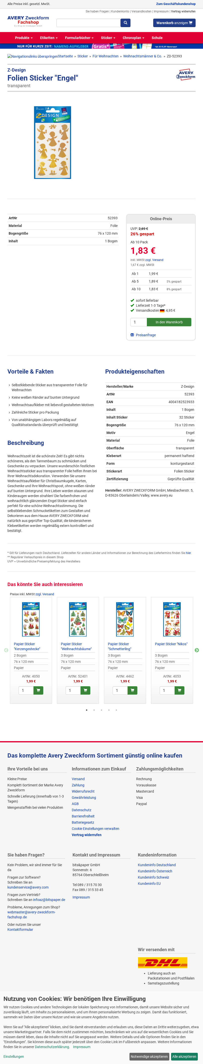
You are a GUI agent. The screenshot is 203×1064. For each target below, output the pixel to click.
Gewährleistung (84, 798)
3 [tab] (101, 710)
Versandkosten (141, 11)
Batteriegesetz (83, 822)
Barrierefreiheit (83, 816)
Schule (157, 38)
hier (188, 553)
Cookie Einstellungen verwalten (95, 829)
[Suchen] (125, 23)
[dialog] (101, 1027)
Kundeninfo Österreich (155, 871)
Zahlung (78, 785)
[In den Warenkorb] (38, 690)
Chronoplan (132, 38)
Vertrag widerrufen (183, 11)
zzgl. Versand (154, 260)
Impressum (161, 11)
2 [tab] (94, 710)
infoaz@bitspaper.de (49, 900)
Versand (78, 779)
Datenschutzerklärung (52, 1047)
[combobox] (88, 23)
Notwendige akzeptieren (149, 1057)
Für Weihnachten (106, 56)
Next (196, 650)
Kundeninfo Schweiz (153, 877)
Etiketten (47, 38)
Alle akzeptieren (184, 1057)
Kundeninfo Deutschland (157, 865)
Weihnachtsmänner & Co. (142, 56)
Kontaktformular (20, 930)
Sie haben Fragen (97, 11)
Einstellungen (13, 1057)
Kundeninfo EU (149, 884)
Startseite (65, 56)
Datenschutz (81, 810)
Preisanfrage (145, 335)
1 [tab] (86, 710)
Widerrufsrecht (83, 791)
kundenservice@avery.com (28, 887)
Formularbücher (78, 38)
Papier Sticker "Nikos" (171, 644)
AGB (75, 804)
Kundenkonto (120, 11)
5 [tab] (116, 710)
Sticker (107, 38)
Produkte (22, 38)
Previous (6, 650)
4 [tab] (108, 710)
